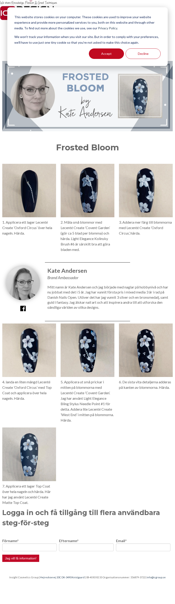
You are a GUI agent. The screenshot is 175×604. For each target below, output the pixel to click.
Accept (106, 54)
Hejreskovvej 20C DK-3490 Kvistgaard (62, 577)
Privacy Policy (107, 28)
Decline (143, 54)
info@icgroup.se (156, 577)
